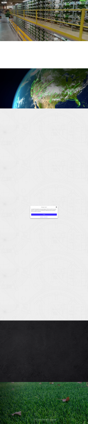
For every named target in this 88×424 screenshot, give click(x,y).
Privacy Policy (46, 216)
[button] (56, 207)
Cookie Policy (41, 216)
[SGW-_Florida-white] (7, 2)
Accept (44, 214)
